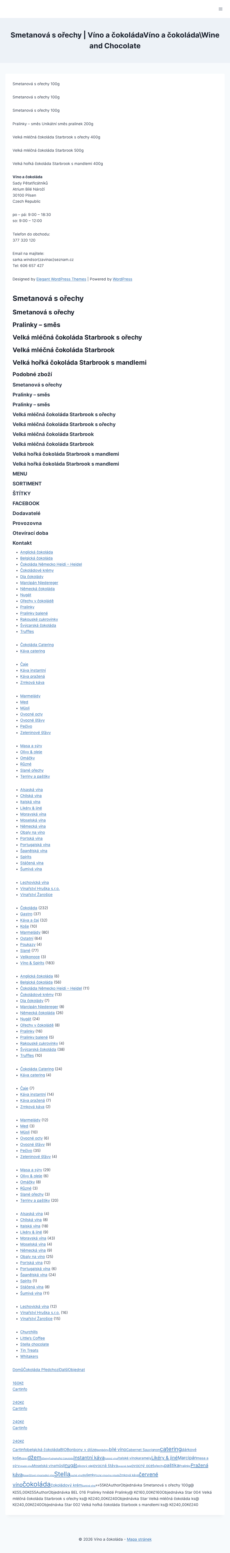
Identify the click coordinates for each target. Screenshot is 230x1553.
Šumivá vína (31, 869)
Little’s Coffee (32, 1338)
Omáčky (27, 758)
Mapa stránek (139, 1539)
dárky (24, 1458)
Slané (25, 950)
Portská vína (31, 838)
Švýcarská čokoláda (38, 625)
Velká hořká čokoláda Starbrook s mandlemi (80, 362)
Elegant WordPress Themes (61, 279)
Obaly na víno (32, 832)
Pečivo (26, 726)
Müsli (25, 708)
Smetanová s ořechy (43, 312)
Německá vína (33, 826)
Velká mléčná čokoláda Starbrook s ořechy (77, 337)
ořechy (159, 1466)
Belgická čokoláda (36, 558)
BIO (63, 1449)
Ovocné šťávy (32, 720)
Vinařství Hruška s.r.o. (40, 888)
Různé (25, 764)
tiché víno (101, 1475)
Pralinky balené (34, 613)
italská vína (111, 1458)
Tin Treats (29, 1350)
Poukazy (27, 944)
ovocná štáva (105, 1465)
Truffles (27, 631)
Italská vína (30, 802)
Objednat (76, 1369)
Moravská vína (33, 814)
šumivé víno (88, 1485)
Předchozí (50, 1369)
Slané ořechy (32, 770)
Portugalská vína (35, 844)
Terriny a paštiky (35, 776)
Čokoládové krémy (37, 570)
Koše (24, 926)
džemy (45, 1458)
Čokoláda (28, 908)
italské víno (127, 1458)
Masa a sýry (31, 746)
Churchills (29, 1332)
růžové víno (34, 1475)
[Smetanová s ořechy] (40, 1369)
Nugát (25, 595)
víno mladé (113, 1475)
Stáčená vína (32, 863)
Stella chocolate (34, 1344)
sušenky (89, 1475)
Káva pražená (32, 676)
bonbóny (102, 1450)
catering (171, 1449)
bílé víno (117, 1449)
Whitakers (29, 1356)
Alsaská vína (31, 789)
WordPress (122, 279)
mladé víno (26, 1466)
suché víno (76, 1475)
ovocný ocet (142, 1465)
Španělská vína (33, 851)
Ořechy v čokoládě (37, 601)
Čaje (24, 664)
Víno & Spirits (32, 963)
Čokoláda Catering (37, 644)
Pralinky (27, 607)
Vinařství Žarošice (36, 894)
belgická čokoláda (43, 1449)
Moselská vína (33, 820)
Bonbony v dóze (81, 1449)
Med (24, 702)
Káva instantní (33, 670)
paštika (171, 1465)
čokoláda (36, 1484)
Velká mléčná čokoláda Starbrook (64, 350)
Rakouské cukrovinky (39, 619)
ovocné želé (124, 1466)
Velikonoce (30, 957)
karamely (143, 1458)
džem (34, 1457)
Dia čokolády (31, 576)
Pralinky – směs (36, 325)
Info (23, 1389)
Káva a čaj (29, 920)
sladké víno (47, 1475)
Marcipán (187, 1457)
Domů (18, 1369)
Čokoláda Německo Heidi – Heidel (51, 564)
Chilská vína (31, 795)
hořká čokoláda (64, 1458)
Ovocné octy (31, 714)
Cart (16, 1389)
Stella (62, 1474)
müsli (60, 1465)
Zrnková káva (32, 682)
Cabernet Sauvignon (143, 1450)
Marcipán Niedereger (39, 582)
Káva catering (32, 651)
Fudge (52, 1458)
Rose (25, 1475)
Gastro (26, 914)
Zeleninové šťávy (35, 732)
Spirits (25, 857)
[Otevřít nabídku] (220, 8)
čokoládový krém (66, 1485)
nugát (71, 1465)
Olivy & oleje (31, 752)
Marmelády (30, 696)
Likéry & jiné (31, 808)
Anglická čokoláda (36, 552)
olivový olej (85, 1466)
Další (63, 1369)
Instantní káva (89, 1457)
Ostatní (26, 938)
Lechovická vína (34, 882)
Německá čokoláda (37, 589)
